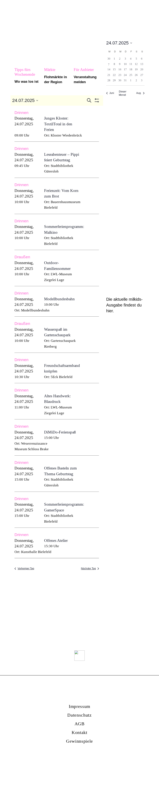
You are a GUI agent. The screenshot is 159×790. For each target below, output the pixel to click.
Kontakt (79, 732)
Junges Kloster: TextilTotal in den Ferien (58, 124)
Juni (111, 93)
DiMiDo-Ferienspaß (60, 432)
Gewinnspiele (79, 741)
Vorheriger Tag (26, 568)
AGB (80, 723)
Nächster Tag (88, 568)
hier (109, 311)
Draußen (22, 257)
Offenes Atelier (56, 540)
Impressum (79, 706)
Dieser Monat (122, 93)
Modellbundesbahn (59, 299)
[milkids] (40, 12)
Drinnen (21, 112)
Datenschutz (79, 715)
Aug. (138, 93)
